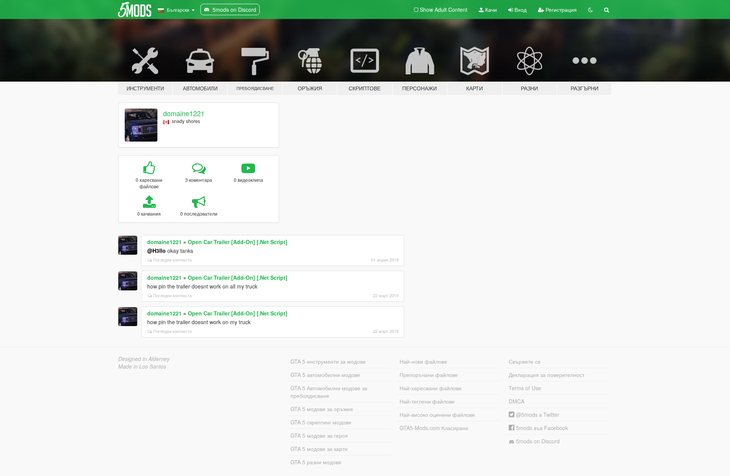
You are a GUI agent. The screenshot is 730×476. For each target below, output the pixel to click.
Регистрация (560, 9)
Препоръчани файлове (429, 374)
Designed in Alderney (144, 359)
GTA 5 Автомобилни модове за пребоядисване (328, 391)
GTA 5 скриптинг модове (320, 422)
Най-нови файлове (423, 361)
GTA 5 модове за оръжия (321, 409)
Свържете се (525, 361)
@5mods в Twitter (536, 414)
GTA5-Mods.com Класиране (434, 428)
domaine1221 (184, 113)
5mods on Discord (537, 441)
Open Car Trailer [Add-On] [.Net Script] (237, 242)
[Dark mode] (590, 9)
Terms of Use (525, 388)
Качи (490, 9)
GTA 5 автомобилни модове (325, 374)
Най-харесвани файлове (431, 388)
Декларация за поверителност (546, 374)
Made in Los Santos (142, 366)
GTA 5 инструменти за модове (328, 361)
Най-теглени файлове (427, 401)
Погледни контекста (172, 260)
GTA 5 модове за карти (319, 448)
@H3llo (156, 250)
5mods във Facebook (541, 428)
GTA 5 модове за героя (319, 435)
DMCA (516, 401)
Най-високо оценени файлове (437, 414)
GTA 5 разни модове (315, 462)
